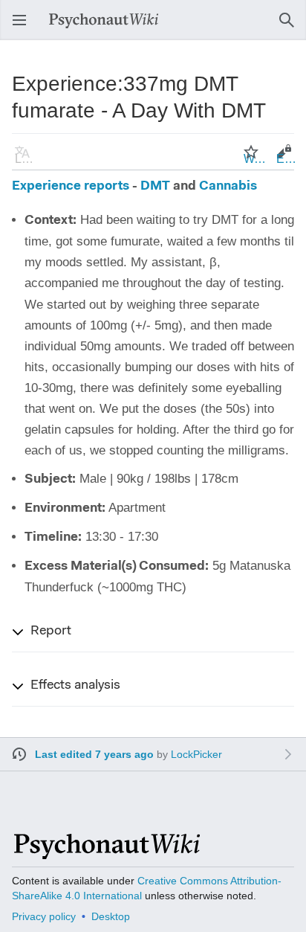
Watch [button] (255, 158)
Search (291, 27)
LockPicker (196, 754)
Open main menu (24, 27)
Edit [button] (286, 158)
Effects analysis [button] (75, 685)
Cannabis (228, 186)
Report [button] (50, 631)
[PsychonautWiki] (106, 853)
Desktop (110, 916)
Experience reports (70, 186)
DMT (155, 186)
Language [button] (27, 158)
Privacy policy (44, 916)
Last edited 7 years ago (94, 754)
